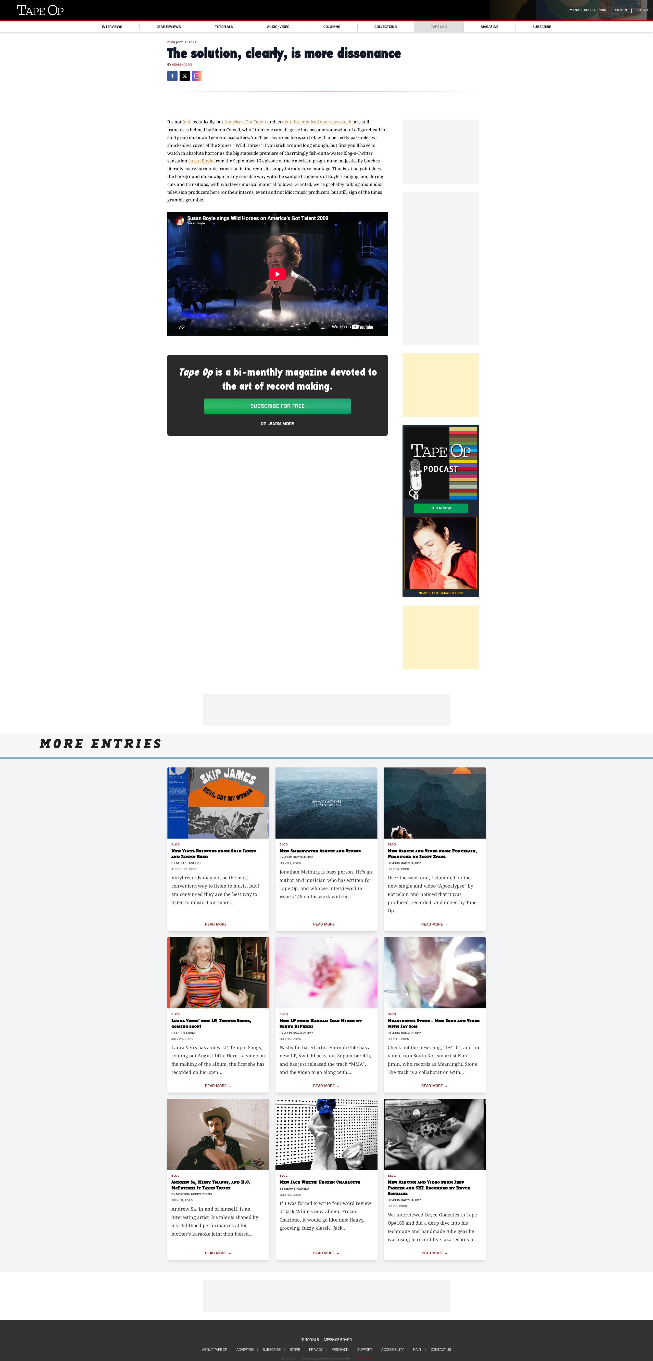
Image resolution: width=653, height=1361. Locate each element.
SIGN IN (621, 10)
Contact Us (441, 1350)
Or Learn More (277, 423)
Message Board (338, 1340)
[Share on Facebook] (172, 76)
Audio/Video (278, 27)
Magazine (489, 27)
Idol (186, 122)
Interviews (112, 27)
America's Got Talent (245, 122)
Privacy (316, 1350)
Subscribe (542, 27)
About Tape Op (214, 1350)
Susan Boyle (200, 161)
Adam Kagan (182, 64)
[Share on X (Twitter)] (185, 76)
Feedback (340, 1350)
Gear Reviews (169, 27)
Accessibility (392, 1350)
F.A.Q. (417, 1350)
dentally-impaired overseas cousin (317, 122)
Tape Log (439, 27)
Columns (331, 27)
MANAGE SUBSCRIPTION (588, 10)
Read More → (218, 924)
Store (295, 1350)
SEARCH (642, 10)
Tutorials (224, 27)
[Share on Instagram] (197, 76)
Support (364, 1350)
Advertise (245, 1350)
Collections (385, 27)
